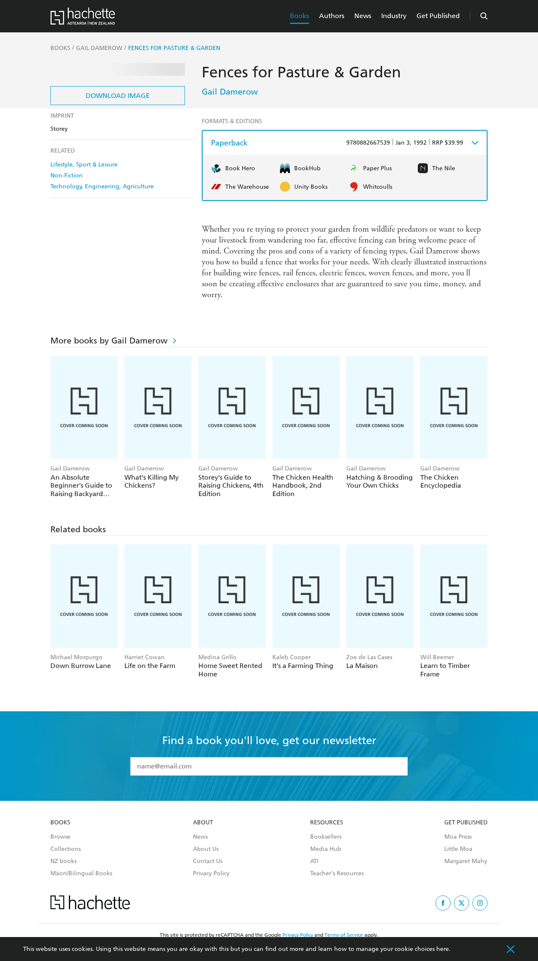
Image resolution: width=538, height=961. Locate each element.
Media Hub (325, 849)
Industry (393, 16)
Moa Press (458, 837)
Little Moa (458, 849)
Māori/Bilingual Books (81, 874)
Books (299, 16)
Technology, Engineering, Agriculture (102, 186)
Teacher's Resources (337, 874)
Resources (326, 823)
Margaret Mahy (465, 861)
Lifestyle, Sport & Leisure (84, 164)
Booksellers (325, 837)
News (362, 16)
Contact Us (207, 861)
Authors (331, 16)
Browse (60, 837)
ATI (314, 861)
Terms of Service (343, 935)
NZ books (63, 861)
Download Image (118, 96)
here (442, 949)
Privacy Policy (211, 874)
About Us (206, 849)
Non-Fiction (66, 175)
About (203, 823)
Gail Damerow (230, 92)
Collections (65, 849)
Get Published (438, 16)
